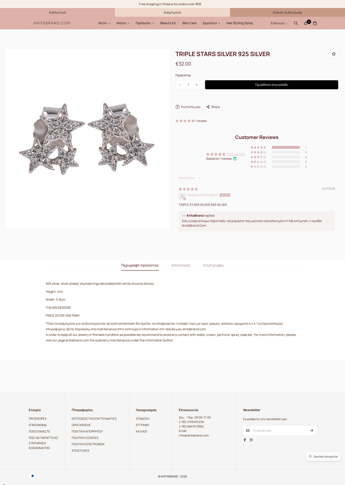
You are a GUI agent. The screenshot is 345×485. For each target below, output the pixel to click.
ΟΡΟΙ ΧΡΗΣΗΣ (81, 425)
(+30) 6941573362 (191, 426)
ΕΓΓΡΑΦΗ (142, 425)
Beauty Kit (168, 23)
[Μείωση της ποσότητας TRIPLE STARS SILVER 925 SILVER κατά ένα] (180, 84)
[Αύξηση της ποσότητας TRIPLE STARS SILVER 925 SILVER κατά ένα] (196, 84)
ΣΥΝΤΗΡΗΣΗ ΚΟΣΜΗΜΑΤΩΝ (39, 445)
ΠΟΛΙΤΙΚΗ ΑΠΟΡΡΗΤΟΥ (87, 431)
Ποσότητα (183, 75)
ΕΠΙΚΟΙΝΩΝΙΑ (38, 425)
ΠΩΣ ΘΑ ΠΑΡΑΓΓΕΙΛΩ (43, 438)
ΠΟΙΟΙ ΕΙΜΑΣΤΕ (39, 431)
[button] (185, 121)
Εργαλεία (210, 23)
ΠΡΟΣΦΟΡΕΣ (38, 419)
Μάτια (121, 23)
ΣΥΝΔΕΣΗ (142, 419)
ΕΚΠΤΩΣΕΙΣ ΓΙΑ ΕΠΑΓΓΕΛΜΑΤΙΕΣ (94, 419)
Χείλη (102, 23)
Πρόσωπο (143, 23)
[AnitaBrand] (52, 23)
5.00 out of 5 (236, 154)
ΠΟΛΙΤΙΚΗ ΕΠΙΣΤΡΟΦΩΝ (88, 444)
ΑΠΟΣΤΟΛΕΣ (80, 450)
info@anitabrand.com (194, 435)
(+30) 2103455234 (191, 422)
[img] (188, 189)
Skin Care (189, 23)
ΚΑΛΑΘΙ (141, 431)
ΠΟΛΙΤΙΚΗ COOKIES (85, 438)
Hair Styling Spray (239, 23)
